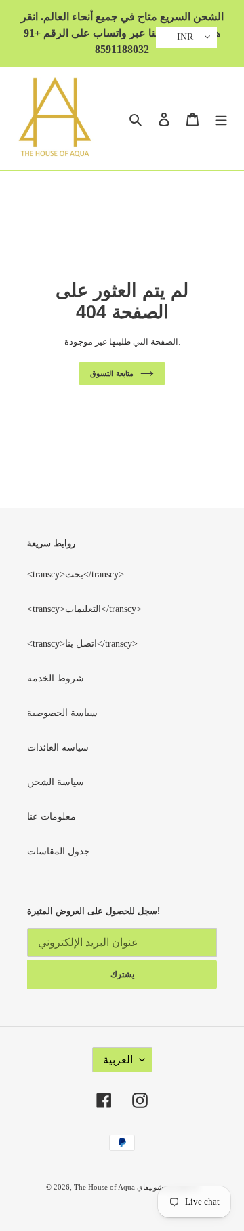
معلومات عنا (51, 817)
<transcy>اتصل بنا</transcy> (82, 644)
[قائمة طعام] (221, 119)
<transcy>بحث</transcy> (75, 574)
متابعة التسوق (112, 373)
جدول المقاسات (58, 851)
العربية (118, 1059)
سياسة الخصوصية (62, 713)
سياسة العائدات (58, 747)
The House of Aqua (105, 1187)
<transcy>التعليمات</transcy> (84, 609)
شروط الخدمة (55, 678)
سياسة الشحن (55, 782)
